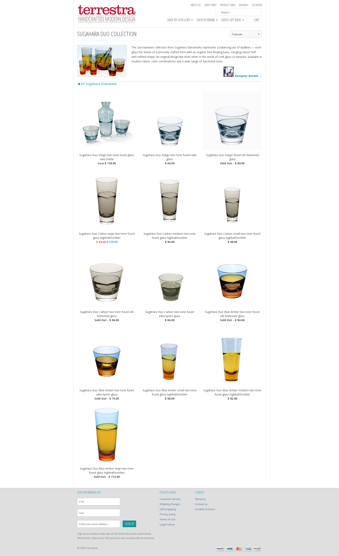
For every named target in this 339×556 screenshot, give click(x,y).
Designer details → (248, 76)
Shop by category (179, 20)
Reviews (243, 5)
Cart (257, 19)
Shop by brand (206, 20)
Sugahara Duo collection (107, 33)
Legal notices (167, 524)
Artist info (210, 5)
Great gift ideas (232, 20)
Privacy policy (168, 514)
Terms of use (167, 519)
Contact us (201, 504)
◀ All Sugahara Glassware (97, 83)
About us (196, 5)
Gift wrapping (168, 509)
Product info (227, 5)
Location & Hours (205, 509)
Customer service (170, 499)
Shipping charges (170, 504)
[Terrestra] (106, 14)
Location (257, 5)
